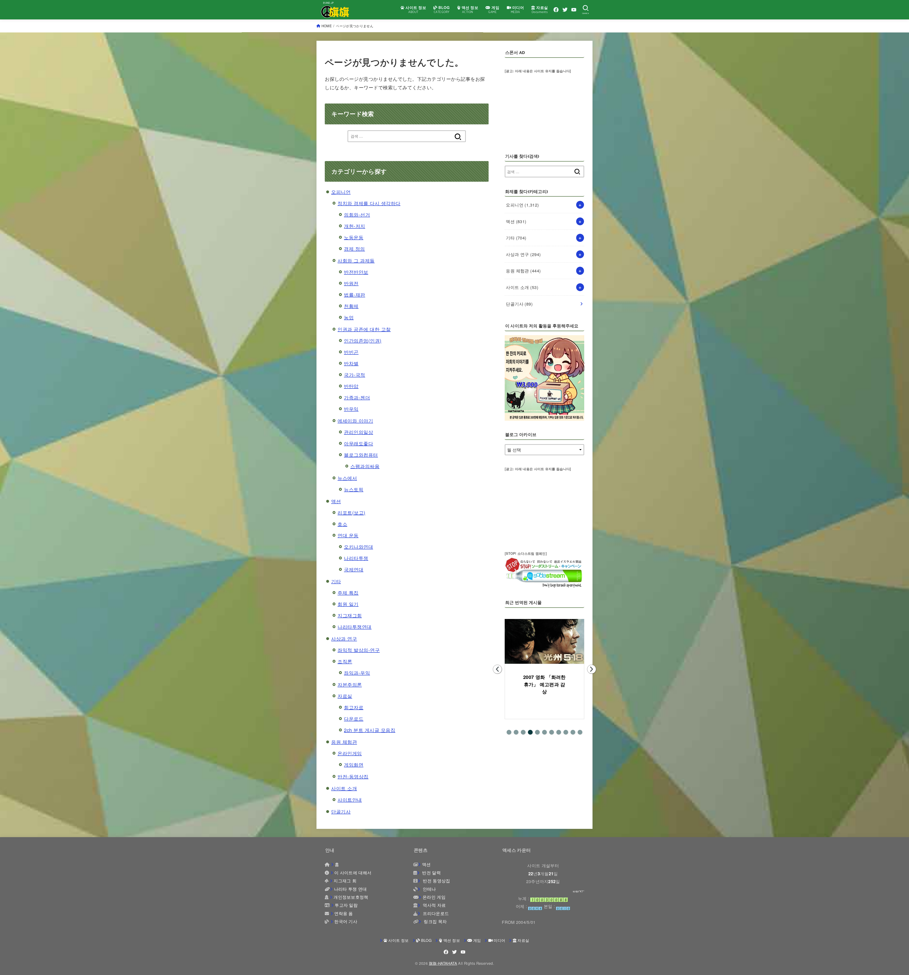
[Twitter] (565, 9)
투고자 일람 (346, 905)
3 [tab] (523, 732)
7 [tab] (551, 732)
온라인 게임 (434, 897)
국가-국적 (354, 374)
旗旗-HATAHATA (443, 963)
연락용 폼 (343, 913)
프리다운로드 (435, 913)
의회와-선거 (357, 214)
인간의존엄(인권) (363, 340)
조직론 (345, 661)
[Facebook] (556, 9)
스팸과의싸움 (364, 466)
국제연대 (353, 569)
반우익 (351, 408)
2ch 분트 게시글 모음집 (369, 730)
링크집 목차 (435, 921)
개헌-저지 (354, 225)
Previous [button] (497, 669)
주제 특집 (348, 592)
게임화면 (353, 764)
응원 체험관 (344, 741)
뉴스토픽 (353, 489)
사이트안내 (350, 799)
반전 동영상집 (436, 881)
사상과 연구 (344, 638)
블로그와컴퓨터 (361, 454)
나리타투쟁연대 (355, 626)
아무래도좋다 (358, 443)
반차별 (351, 363)
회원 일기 (348, 603)
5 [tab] (537, 732)
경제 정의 (354, 248)
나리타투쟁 (356, 558)
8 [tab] (558, 732)
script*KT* (578, 891)
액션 (336, 501)
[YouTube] (573, 9)
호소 (342, 523)
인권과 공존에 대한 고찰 (364, 329)
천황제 (351, 305)
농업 (349, 317)
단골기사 (341, 811)
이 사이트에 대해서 (352, 873)
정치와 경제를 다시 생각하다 (369, 203)
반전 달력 (431, 873)
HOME (326, 25)
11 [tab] (580, 732)
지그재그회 (350, 615)
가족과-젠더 (357, 397)
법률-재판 (354, 294)
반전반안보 (356, 271)
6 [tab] (544, 732)
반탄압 (351, 386)
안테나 (429, 889)
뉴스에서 (347, 477)
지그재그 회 (345, 881)
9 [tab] (565, 732)
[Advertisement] (544, 107)
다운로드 (353, 718)
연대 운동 (348, 535)
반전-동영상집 (353, 776)
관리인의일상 (358, 432)
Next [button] (591, 669)
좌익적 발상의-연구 (359, 649)
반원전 (351, 283)
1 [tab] (509, 732)
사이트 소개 (344, 788)
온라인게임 (350, 753)
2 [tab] (516, 732)
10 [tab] (572, 732)
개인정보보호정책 (351, 897)
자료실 (345, 695)
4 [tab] (530, 732)
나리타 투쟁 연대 (350, 889)
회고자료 (353, 707)
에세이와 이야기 (355, 420)
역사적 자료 (434, 905)
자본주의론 (350, 684)
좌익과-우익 (357, 672)
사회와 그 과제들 (356, 260)
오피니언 (341, 191)
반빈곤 (351, 351)
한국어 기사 (345, 921)
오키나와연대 (358, 546)
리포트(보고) (351, 512)
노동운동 (353, 237)
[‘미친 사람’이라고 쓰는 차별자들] (544, 641)
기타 (336, 581)
